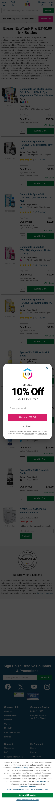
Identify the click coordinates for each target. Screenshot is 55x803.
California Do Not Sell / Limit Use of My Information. (27, 790)
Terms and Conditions (27, 787)
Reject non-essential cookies (27, 800)
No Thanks (27, 426)
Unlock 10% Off (27, 417)
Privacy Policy (22, 768)
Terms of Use (42, 433)
